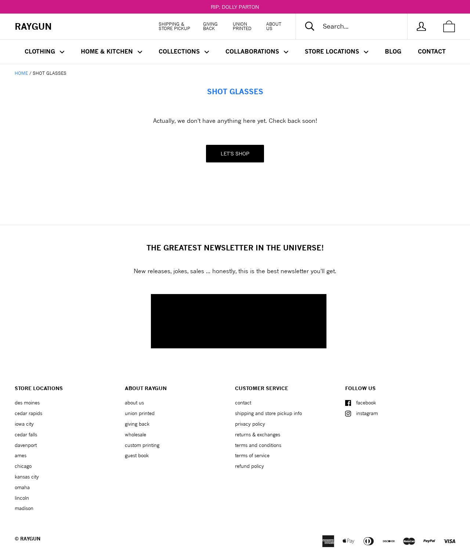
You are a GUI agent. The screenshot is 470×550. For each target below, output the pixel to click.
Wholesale (135, 434)
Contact (432, 51)
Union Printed (242, 26)
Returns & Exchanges (257, 434)
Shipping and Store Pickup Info (268, 413)
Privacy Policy (250, 424)
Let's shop (235, 153)
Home (21, 73)
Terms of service (252, 455)
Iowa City (24, 424)
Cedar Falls (26, 434)
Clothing (41, 51)
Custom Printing (142, 445)
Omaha (22, 487)
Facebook (366, 403)
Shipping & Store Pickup (174, 26)
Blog (393, 51)
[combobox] (357, 26)
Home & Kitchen (108, 51)
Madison (24, 508)
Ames (20, 455)
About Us (273, 26)
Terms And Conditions (258, 445)
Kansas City (27, 477)
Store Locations (333, 51)
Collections (180, 51)
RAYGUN (30, 539)
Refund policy (249, 466)
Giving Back (210, 26)
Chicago (23, 466)
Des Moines (27, 403)
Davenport (26, 445)
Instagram (367, 413)
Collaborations (253, 51)
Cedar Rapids (28, 413)
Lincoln (22, 498)
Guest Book (137, 455)
